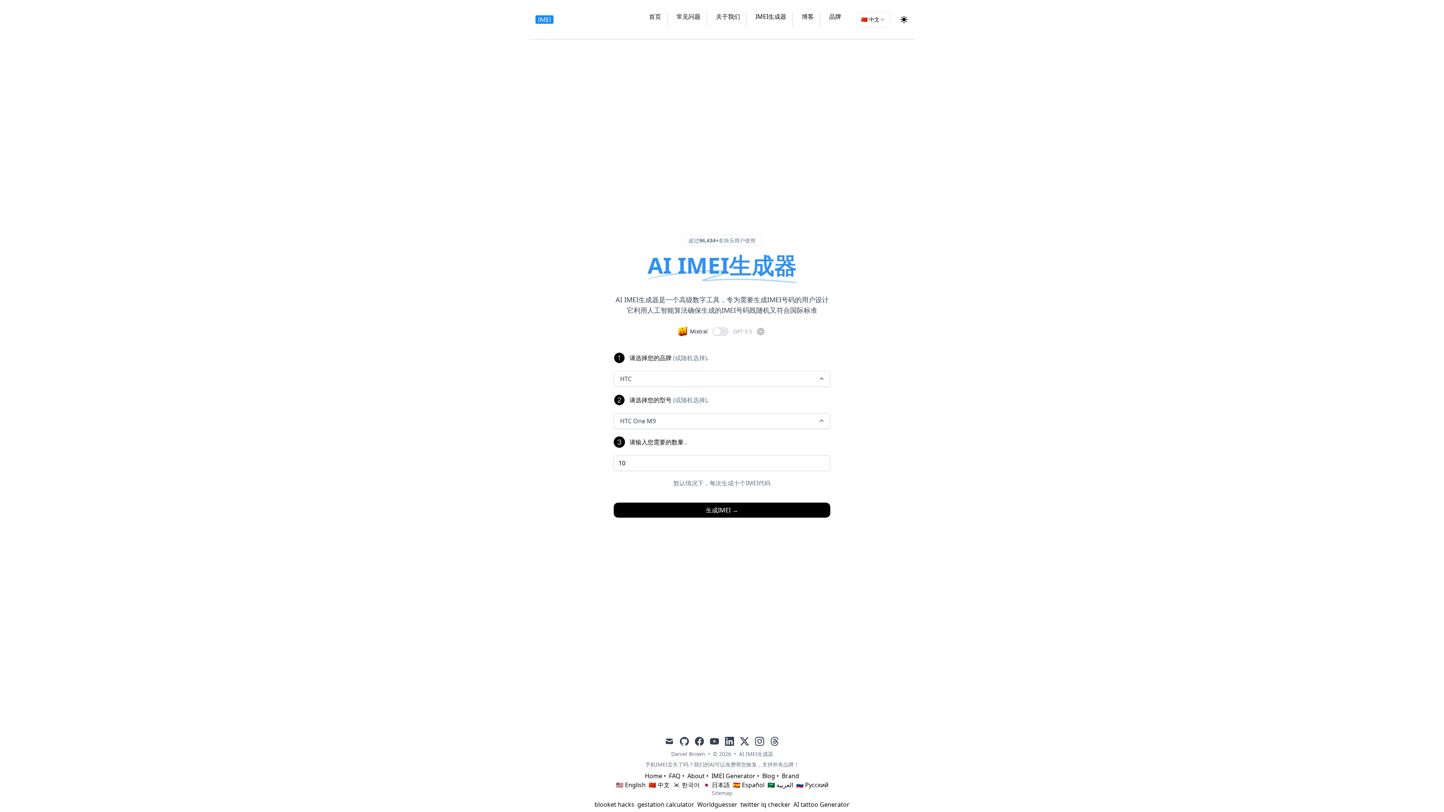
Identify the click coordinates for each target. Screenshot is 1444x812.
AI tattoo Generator (821, 804)
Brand (790, 776)
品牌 (835, 16)
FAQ (675, 776)
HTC (626, 379)
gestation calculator (665, 804)
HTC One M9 (638, 421)
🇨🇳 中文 (659, 785)
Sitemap (722, 793)
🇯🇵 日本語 (716, 785)
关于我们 (728, 16)
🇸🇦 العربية (780, 785)
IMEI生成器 (770, 16)
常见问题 (688, 16)
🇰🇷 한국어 (686, 785)
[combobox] (873, 19)
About (696, 776)
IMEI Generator (733, 776)
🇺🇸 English (631, 785)
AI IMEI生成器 (756, 753)
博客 (808, 16)
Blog (768, 776)
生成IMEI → (722, 510)
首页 (655, 16)
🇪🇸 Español (748, 785)
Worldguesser (717, 804)
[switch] (720, 331)
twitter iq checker (765, 804)
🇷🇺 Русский (812, 785)
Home (653, 776)
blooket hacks (614, 804)
